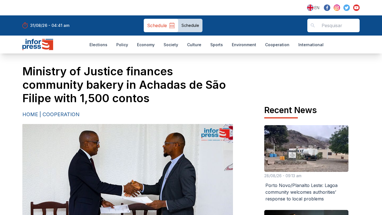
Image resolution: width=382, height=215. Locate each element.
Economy (146, 44)
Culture (194, 44)
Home (30, 114)
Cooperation (277, 44)
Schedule (190, 25)
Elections (98, 44)
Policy (122, 44)
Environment (244, 44)
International (311, 44)
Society (171, 44)
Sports (216, 44)
